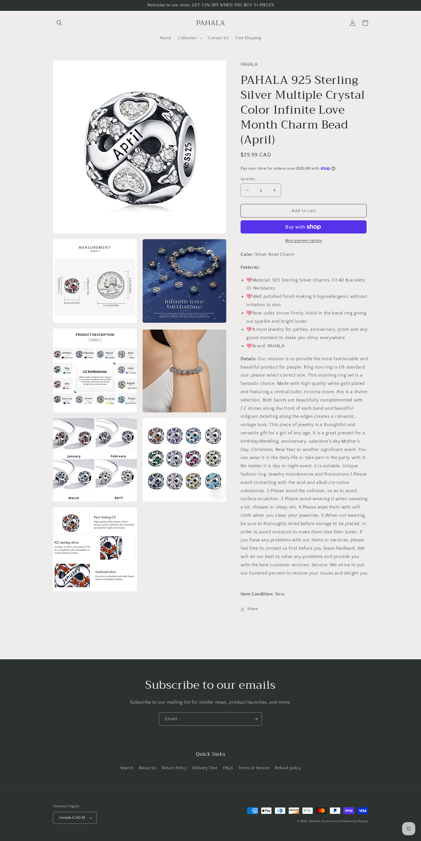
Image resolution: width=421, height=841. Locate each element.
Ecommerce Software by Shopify (344, 821)
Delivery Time (205, 768)
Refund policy (288, 768)
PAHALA (314, 821)
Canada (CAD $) (72, 818)
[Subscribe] (255, 719)
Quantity (248, 179)
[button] (59, 23)
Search (126, 768)
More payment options (303, 240)
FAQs (228, 768)
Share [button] (252, 609)
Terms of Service (254, 768)
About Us (147, 768)
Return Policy (174, 768)
